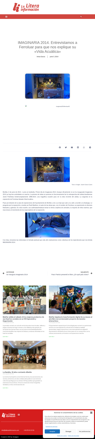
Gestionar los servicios (51, 426)
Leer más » (5, 336)
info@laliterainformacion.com (10, 430)
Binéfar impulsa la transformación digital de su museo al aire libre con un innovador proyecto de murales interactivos (70, 319)
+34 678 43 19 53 (29, 430)
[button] (91, 413)
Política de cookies (62, 435)
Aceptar (52, 431)
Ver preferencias (84, 431)
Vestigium (16, 437)
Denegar (68, 431)
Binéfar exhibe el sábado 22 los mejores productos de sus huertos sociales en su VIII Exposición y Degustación (23, 319)
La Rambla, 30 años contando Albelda (17, 372)
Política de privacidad (73, 435)
